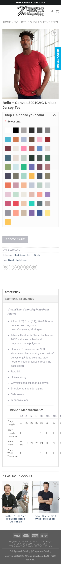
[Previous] (2, 505)
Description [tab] (12, 292)
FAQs (49, 541)
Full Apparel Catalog (20, 551)
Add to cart (15, 239)
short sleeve (21, 260)
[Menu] (4, 11)
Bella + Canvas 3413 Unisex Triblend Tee (45, 517)
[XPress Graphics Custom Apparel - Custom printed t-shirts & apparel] (30, 11)
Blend (11, 260)
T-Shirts (20, 22)
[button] (30, 115)
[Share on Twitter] (17, 267)
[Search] (52, 11)
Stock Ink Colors (24, 544)
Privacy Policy (43, 546)
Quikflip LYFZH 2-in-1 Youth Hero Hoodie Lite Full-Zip (16, 519)
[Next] (58, 505)
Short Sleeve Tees (44, 22)
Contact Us (37, 541)
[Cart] (57, 11)
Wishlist (42, 544)
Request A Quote (18, 541)
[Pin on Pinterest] (29, 267)
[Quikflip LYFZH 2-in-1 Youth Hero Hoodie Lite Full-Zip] (15, 497)
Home (7, 22)
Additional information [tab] (19, 299)
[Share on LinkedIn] (34, 267)
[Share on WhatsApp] (5, 267)
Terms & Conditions (21, 546)
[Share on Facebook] (11, 267)
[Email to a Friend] (23, 267)
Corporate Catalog (41, 551)
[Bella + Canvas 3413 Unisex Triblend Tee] (45, 497)
